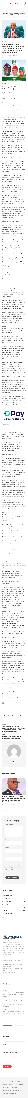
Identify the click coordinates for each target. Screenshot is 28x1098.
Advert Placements (10, 1094)
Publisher (4, 55)
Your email (6, 1036)
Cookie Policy (19, 1084)
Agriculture (14, 898)
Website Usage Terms (10, 1087)
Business (14, 904)
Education (14, 910)
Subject (5, 1044)
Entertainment (14, 913)
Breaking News (14, 901)
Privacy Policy (8, 1084)
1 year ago (9, 55)
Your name (6, 1028)
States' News (11, 11)
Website (7, 855)
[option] (14, 792)
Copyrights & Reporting (11, 1090)
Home (5, 11)
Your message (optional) (10, 1052)
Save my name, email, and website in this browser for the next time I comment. (13, 867)
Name (7, 839)
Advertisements (14, 895)
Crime (14, 907)
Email (7, 847)
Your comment (9, 824)
